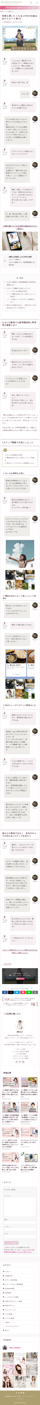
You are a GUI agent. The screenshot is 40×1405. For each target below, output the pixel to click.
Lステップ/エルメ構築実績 (14, 1284)
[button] (5, 992)
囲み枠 (8, 1322)
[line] (21, 1393)
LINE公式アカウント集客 (13, 1301)
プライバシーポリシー (28, 1396)
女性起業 (8, 1293)
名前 (6, 1219)
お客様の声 (7, 22)
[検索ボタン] (31, 3)
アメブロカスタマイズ (12, 1326)
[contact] (23, 1393)
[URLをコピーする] (35, 992)
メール (7, 1226)
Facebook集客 (9, 1288)
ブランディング (10, 1310)
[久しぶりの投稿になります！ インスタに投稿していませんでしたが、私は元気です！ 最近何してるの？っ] (20, 1382)
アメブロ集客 (9, 1318)
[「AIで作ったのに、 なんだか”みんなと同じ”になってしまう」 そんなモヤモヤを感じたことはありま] (32, 1358)
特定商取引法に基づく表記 (13, 1396)
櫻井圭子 (20, 1032)
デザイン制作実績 (11, 1280)
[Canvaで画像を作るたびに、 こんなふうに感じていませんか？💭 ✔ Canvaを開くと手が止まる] (8, 1370)
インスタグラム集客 (12, 1297)
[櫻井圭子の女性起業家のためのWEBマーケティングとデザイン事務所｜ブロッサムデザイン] (11, 3)
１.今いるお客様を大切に (19, 291)
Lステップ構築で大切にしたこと (18, 288)
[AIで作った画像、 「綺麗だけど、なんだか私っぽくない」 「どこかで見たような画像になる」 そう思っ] (20, 1358)
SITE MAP (20, 1399)
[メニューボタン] (37, 3)
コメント (7, 1196)
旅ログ (7, 1330)
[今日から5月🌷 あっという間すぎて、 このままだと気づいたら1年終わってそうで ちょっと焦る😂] (20, 1370)
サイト (6, 1233)
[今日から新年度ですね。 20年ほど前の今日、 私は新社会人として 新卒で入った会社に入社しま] (32, 1370)
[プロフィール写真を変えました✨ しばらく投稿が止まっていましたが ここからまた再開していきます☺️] (8, 1382)
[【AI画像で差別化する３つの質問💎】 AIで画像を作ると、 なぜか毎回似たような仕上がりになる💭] (8, 1358)
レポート (8, 1271)
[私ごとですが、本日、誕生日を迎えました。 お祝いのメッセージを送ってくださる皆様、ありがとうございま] (32, 1382)
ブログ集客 (9, 1314)
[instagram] (23, 1062)
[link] (16, 1062)
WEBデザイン (9, 1305)
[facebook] (20, 1062)
